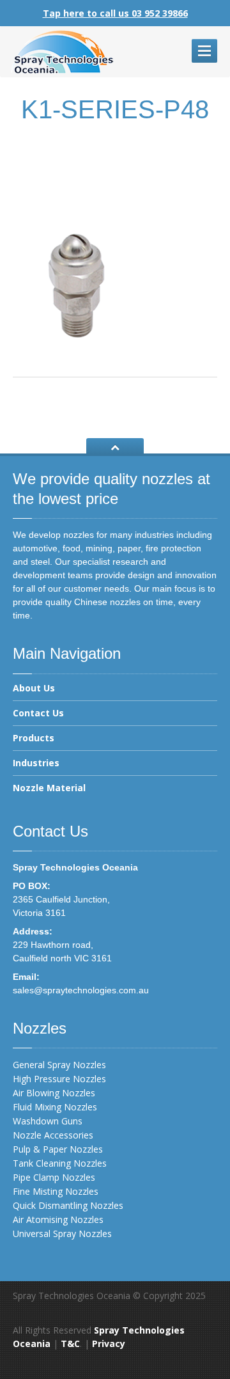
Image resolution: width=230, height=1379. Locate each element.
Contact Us (38, 713)
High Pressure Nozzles (59, 1079)
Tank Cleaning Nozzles (60, 1163)
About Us (34, 689)
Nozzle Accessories (53, 1135)
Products (33, 738)
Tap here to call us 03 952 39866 (115, 13)
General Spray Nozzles (59, 1065)
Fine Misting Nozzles (55, 1191)
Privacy (108, 1343)
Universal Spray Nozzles (62, 1233)
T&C (70, 1343)
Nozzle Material (49, 788)
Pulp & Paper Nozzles (58, 1149)
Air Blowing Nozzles (54, 1093)
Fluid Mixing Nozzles (55, 1107)
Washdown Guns (47, 1121)
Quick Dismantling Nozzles (68, 1205)
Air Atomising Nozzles (58, 1219)
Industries (36, 763)
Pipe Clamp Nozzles (54, 1177)
